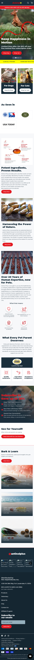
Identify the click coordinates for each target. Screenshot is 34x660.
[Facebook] (2, 635)
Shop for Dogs (9, 90)
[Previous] (13, 58)
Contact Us (5, 607)
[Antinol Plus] (17, 3)
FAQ (2, 604)
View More (6, 461)
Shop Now (6, 191)
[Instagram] (8, 635)
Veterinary (4, 596)
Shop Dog (6, 53)
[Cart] (31, 2)
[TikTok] (5, 635)
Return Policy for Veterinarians (10, 644)
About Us (4, 600)
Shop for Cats (25, 90)
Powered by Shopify (6, 654)
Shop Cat (17, 53)
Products (4, 593)
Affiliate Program (6, 611)
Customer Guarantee (7, 642)
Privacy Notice (20, 638)
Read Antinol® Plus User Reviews (13, 436)
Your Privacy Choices (7, 646)
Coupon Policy (17, 640)
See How (27, 7)
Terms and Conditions (7, 638)
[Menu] (2, 2)
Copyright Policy (6, 640)
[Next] (20, 58)
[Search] (27, 3)
